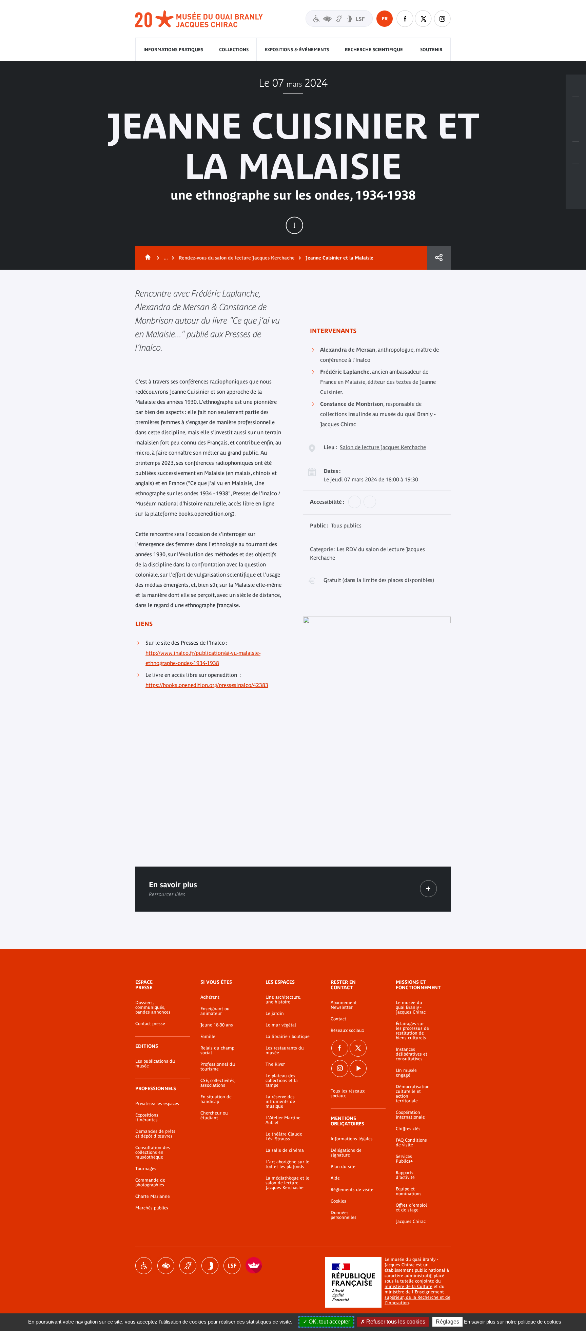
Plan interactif (576, 175)
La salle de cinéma (285, 1150)
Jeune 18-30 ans (216, 1025)
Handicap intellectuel (209, 1265)
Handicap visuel (165, 1265)
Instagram (442, 18)
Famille (207, 1036)
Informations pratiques (173, 49)
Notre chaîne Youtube (358, 1068)
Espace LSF (231, 1265)
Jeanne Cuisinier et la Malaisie (339, 258)
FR (385, 18)
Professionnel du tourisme (217, 1067)
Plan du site (343, 1166)
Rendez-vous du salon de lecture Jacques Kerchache (237, 258)
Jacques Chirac (411, 1221)
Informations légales (352, 1139)
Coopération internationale (410, 1115)
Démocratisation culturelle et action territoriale (413, 1093)
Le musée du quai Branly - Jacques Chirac (411, 1007)
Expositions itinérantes (146, 1117)
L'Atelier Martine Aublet (283, 1120)
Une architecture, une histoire (283, 999)
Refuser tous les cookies (395, 1322)
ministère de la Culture (408, 1286)
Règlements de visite (352, 1189)
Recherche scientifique (374, 49)
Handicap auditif (187, 1265)
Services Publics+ (404, 1159)
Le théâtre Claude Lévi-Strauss (284, 1136)
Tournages (145, 1168)
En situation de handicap (216, 1099)
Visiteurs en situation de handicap (339, 18)
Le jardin (275, 1013)
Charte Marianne (152, 1196)
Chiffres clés (408, 1128)
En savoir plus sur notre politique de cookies (512, 1322)
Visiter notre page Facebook (404, 18)
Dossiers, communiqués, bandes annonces (153, 1007)
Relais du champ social (217, 1050)
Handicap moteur (143, 1265)
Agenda (576, 130)
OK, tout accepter (328, 1322)
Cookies (338, 1201)
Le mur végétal (281, 1025)
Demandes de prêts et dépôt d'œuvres (155, 1134)
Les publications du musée (155, 1063)
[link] (428, 888)
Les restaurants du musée (285, 1050)
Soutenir (431, 49)
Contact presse (150, 1023)
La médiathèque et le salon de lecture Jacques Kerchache (287, 1183)
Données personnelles (343, 1215)
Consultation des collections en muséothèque (152, 1152)
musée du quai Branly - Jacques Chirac (199, 19)
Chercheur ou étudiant (214, 1115)
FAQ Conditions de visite (411, 1142)
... (166, 258)
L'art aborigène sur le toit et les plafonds (287, 1164)
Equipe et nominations (409, 1191)
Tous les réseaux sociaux (348, 1093)
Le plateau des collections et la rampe (282, 1081)
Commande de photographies (150, 1182)
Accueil (146, 258)
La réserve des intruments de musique (280, 1102)
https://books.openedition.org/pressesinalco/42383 (206, 685)
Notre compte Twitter (423, 18)
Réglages (447, 1322)
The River (275, 1064)
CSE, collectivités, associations (217, 1083)
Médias (576, 153)
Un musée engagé (406, 1073)
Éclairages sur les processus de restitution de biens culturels (412, 1030)
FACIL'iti (254, 1265)
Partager (439, 258)
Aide (335, 1178)
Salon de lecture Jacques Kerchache (383, 447)
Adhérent (209, 997)
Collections (234, 49)
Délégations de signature (346, 1153)
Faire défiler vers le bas (294, 225)
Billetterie (576, 86)
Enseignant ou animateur (215, 1011)
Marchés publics (151, 1208)
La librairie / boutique (288, 1036)
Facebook (340, 1048)
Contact (338, 1019)
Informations (576, 108)
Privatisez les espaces (157, 1103)
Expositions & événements (297, 49)
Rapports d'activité (405, 1175)
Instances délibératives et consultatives (411, 1054)
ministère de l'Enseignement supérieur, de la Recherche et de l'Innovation (417, 1297)
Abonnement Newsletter (344, 1005)
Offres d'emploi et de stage (411, 1207)
